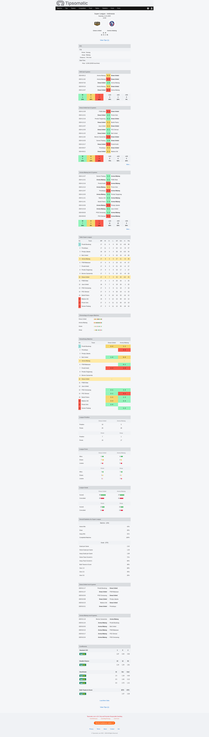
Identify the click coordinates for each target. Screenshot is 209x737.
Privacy (91, 729)
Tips (66, 8)
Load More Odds (104, 700)
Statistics (105, 8)
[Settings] (148, 8)
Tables (97, 8)
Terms (98, 729)
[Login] (151, 8)
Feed (90, 8)
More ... (128, 164)
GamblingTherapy (105, 718)
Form (118, 8)
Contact (112, 729)
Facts (112, 8)
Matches (59, 8)
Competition (82, 8)
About (105, 729)
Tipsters (73, 8)
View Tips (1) (104, 40)
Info (119, 729)
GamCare (116, 718)
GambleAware (93, 718)
